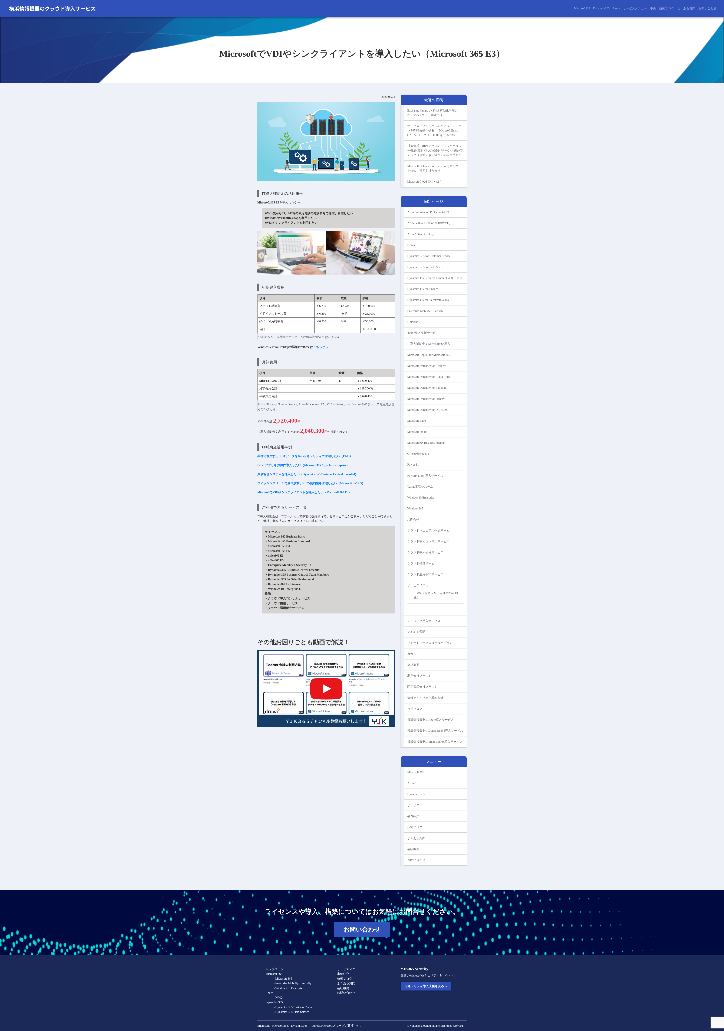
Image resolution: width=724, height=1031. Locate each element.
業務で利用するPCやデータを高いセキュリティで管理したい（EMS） (305, 456)
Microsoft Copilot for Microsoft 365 (428, 354)
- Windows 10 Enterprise (288, 988)
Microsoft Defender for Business (426, 365)
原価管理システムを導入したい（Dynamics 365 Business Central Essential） (307, 474)
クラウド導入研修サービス (425, 552)
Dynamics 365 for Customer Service (429, 256)
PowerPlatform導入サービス (425, 475)
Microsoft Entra (416, 420)
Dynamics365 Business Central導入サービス (435, 278)
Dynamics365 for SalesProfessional (428, 299)
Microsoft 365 (415, 772)
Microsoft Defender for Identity (426, 398)
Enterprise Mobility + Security (425, 311)
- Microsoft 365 (283, 978)
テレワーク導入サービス (423, 621)
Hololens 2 (413, 322)
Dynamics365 (601, 8)
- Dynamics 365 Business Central (293, 1007)
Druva (411, 245)
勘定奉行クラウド (419, 675)
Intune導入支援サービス (423, 332)
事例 (653, 8)
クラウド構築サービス (422, 563)
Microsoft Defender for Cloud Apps (428, 376)
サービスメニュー (635, 8)
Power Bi (413, 464)
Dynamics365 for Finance (422, 289)
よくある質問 (686, 8)
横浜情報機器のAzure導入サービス (430, 719)
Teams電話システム (420, 486)
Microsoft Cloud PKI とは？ (424, 181)
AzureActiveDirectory (420, 234)
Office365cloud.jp (418, 453)
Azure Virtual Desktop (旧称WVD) (428, 223)
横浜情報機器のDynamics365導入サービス (435, 730)
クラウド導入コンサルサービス (428, 541)
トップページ (274, 969)
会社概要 (413, 664)
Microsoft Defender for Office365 (427, 409)
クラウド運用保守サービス (425, 574)
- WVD (278, 997)
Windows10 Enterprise (420, 497)
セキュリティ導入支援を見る (426, 986)
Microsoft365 (582, 8)
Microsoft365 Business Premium (426, 442)
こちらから (320, 347)
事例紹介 (413, 816)
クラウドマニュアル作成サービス (429, 530)
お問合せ (413, 519)
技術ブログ (666, 8)
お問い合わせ (707, 8)
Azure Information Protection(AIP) (428, 212)
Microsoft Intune (417, 431)
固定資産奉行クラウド (422, 686)
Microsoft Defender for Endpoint (426, 387)
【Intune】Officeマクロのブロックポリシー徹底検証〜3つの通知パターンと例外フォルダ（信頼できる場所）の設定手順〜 (435, 150)
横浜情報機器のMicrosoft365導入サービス (434, 741)
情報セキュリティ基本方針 (425, 697)
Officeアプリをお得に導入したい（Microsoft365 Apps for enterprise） (303, 465)
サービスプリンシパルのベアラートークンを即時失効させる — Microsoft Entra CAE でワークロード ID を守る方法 (434, 130)
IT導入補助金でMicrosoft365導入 (428, 343)
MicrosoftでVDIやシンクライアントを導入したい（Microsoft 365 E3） (304, 492)
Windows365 (415, 508)
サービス (413, 805)
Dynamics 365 (416, 794)
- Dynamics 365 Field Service (291, 1011)
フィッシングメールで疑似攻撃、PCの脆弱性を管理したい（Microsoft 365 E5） (311, 483)
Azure (616, 8)
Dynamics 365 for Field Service (426, 267)
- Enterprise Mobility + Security (292, 983)
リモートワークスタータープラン (429, 642)
